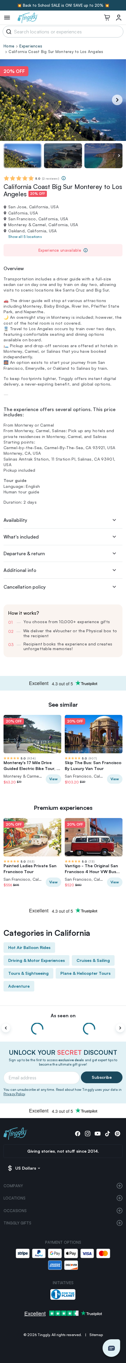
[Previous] (5, 1028)
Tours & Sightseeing (28, 973)
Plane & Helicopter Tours (85, 973)
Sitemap (96, 1335)
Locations (14, 1198)
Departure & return (24, 553)
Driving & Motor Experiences (36, 960)
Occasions (15, 1210)
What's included (21, 537)
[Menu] (7, 18)
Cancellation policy (25, 587)
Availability (15, 520)
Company (13, 1185)
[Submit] (8, 31)
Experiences (30, 46)
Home (9, 46)
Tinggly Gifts (17, 1223)
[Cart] (107, 18)
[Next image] (118, 155)
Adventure (19, 986)
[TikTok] (108, 1134)
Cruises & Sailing (93, 960)
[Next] (117, 100)
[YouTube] (98, 1134)
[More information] (64, 178)
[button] (111, 1348)
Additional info (20, 570)
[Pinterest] (117, 1134)
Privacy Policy (14, 1094)
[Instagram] (88, 1134)
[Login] (119, 18)
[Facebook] (78, 1134)
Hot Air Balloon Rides (29, 947)
